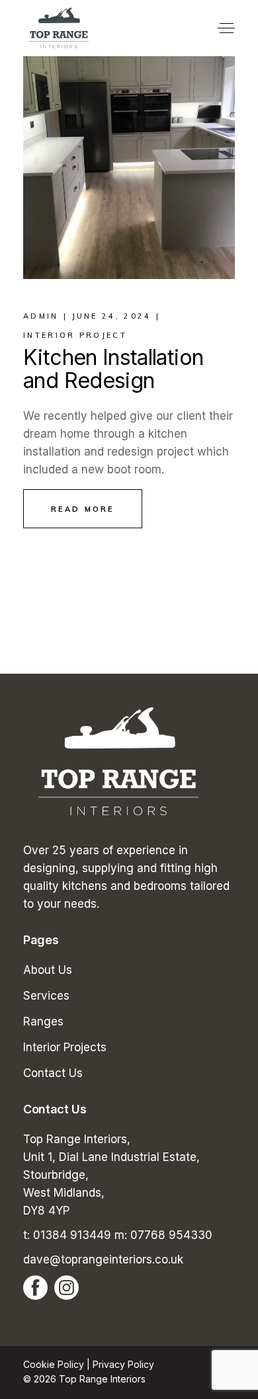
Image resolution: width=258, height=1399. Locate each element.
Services (46, 995)
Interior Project (75, 335)
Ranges (43, 1021)
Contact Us (53, 1073)
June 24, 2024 (111, 316)
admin (41, 316)
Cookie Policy (53, 1364)
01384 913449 (72, 1235)
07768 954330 (171, 1235)
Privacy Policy (123, 1364)
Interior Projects (65, 1047)
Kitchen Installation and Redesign (113, 368)
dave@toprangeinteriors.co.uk (103, 1259)
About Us (47, 970)
